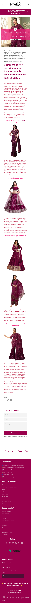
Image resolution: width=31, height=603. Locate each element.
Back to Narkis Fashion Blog (16, 451)
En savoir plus (14, 587)
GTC (3, 491)
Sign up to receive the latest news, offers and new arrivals (14, 571)
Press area (4, 498)
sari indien (19, 385)
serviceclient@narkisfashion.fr (14, 592)
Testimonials (5, 494)
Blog (3, 503)
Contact (3, 489)
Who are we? (5, 484)
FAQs (3, 527)
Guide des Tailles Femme (8, 523)
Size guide (4, 525)
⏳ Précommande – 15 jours (9, 477)
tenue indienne (21, 313)
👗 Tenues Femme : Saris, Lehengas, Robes (13, 465)
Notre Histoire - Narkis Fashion (9, 487)
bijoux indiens (21, 232)
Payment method (6, 513)
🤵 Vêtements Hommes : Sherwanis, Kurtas (13, 467)
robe (10, 386)
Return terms (5, 516)
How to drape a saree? (7, 532)
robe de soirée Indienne (13, 320)
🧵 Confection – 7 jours (7, 474)
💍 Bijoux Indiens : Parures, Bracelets (11, 469)
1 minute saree (5, 534)
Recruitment (5, 496)
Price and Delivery (6, 511)
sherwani (20, 386)
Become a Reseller (6, 501)
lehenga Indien (14, 178)
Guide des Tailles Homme (8, 520)
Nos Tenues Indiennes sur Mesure (10, 530)
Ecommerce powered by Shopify (17, 594)
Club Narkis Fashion (7, 562)
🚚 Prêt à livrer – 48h (7, 472)
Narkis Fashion (8, 594)
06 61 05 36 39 (14, 590)
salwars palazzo (10, 317)
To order (4, 518)
